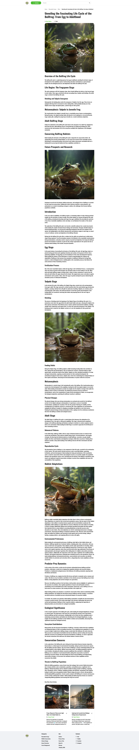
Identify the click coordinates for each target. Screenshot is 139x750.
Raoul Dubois (48, 21)
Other (59, 9)
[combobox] (66, 3)
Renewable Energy (52, 9)
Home (46, 9)
